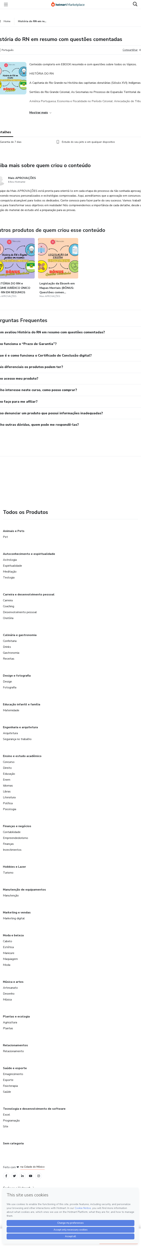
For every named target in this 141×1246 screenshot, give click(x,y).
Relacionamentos (15, 1045)
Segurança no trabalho (17, 739)
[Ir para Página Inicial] (69, 4)
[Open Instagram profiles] (38, 1176)
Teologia (9, 578)
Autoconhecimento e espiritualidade (29, 554)
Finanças (8, 844)
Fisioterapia (10, 1086)
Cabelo (7, 941)
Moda (6, 965)
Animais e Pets (13, 531)
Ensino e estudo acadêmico (22, 756)
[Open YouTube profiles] (30, 1176)
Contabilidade (12, 832)
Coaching (8, 606)
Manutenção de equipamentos (24, 890)
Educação (9, 774)
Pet (5, 537)
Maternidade (11, 710)
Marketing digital (14, 918)
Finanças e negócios (17, 826)
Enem (6, 780)
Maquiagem (10, 959)
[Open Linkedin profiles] (22, 1176)
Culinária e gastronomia (20, 635)
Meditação (10, 572)
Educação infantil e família (21, 704)
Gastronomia (11, 653)
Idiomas (8, 786)
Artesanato (10, 988)
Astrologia (10, 560)
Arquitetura (10, 733)
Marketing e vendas (17, 912)
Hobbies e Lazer (14, 867)
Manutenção (11, 896)
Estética (8, 947)
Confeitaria (10, 641)
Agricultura (10, 1022)
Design (7, 682)
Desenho (9, 994)
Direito (7, 768)
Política (8, 803)
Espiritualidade (12, 566)
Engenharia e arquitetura (20, 727)
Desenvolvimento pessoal (20, 612)
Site (5, 1126)
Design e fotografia (17, 676)
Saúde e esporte (15, 1068)
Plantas (8, 1028)
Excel (6, 1115)
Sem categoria (13, 1143)
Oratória (8, 618)
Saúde (7, 1092)
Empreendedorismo (15, 838)
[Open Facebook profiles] (6, 1176)
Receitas (8, 659)
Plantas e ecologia (16, 1017)
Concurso (9, 762)
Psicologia (9, 809)
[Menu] (6, 4)
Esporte (8, 1080)
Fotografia (9, 687)
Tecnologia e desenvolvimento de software (34, 1109)
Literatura (9, 797)
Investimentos (12, 850)
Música (7, 1000)
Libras (7, 791)
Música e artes (13, 982)
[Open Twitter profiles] (14, 1176)
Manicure (8, 953)
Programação (11, 1121)
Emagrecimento (13, 1074)
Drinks (7, 647)
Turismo (8, 873)
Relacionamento (13, 1051)
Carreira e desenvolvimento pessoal (29, 594)
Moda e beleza (13, 935)
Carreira (8, 600)
